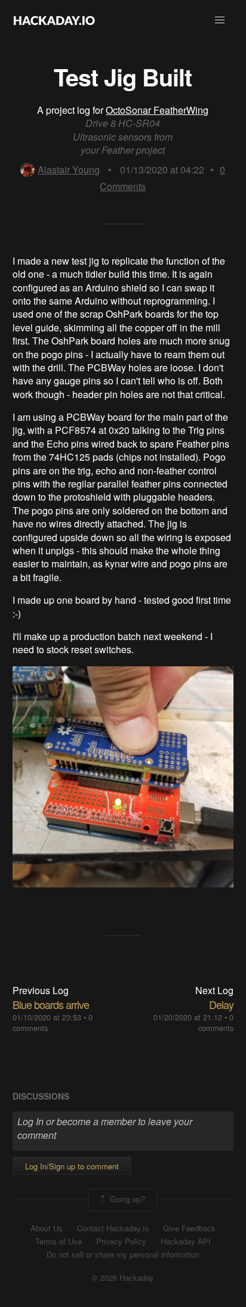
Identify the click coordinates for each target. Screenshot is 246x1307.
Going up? (126, 1198)
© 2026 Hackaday (123, 1277)
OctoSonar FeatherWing (157, 110)
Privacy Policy (121, 1241)
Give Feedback (189, 1228)
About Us (46, 1228)
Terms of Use (58, 1241)
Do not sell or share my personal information (123, 1254)
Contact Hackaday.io (113, 1228)
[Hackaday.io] (54, 20)
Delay (221, 1004)
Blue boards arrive (51, 1004)
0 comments (215, 1022)
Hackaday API (186, 1241)
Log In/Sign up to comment (72, 1166)
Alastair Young (69, 169)
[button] (219, 20)
